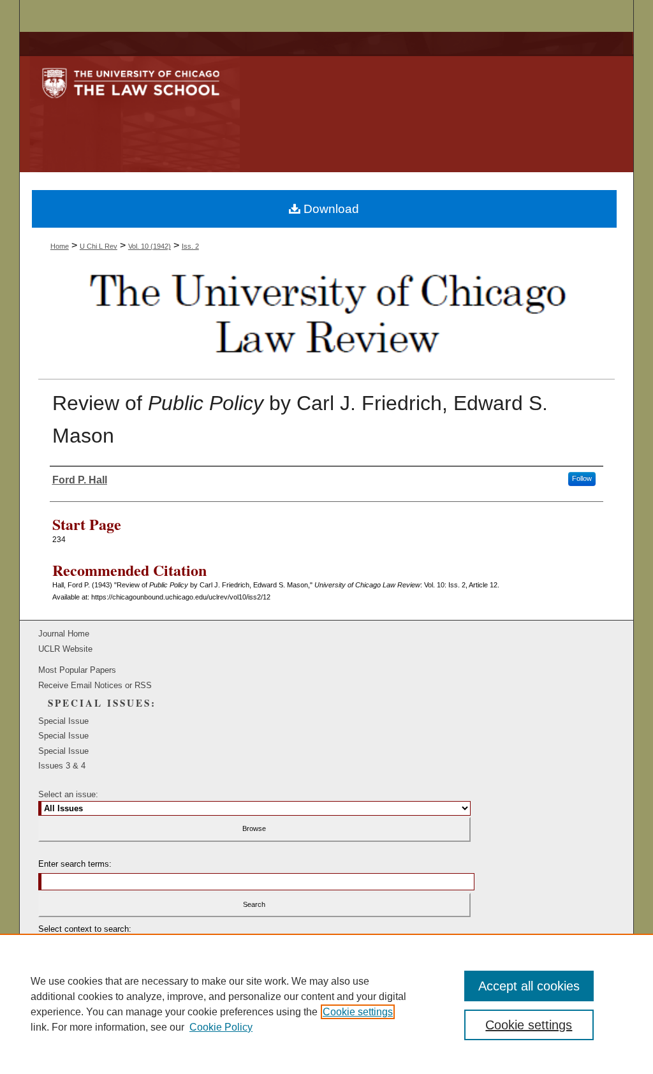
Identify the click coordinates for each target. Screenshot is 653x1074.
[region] (326, 1004)
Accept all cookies (529, 986)
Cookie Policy (221, 1027)
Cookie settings (358, 1011)
